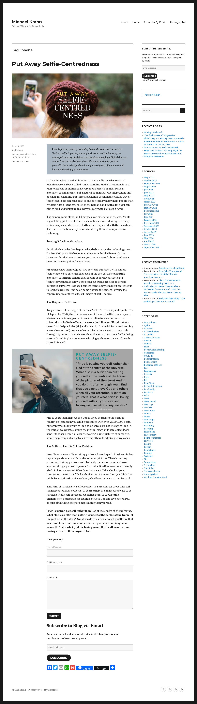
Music (147, 416)
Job (145, 380)
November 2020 (151, 226)
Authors (147, 344)
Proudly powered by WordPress (43, 690)
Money (147, 413)
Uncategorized (151, 474)
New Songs (149, 419)
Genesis (148, 374)
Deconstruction (151, 359)
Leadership (149, 389)
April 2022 (149, 199)
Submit (54, 616)
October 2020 (150, 229)
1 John (147, 325)
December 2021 (151, 211)
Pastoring (148, 429)
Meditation (149, 410)
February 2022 (151, 205)
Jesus (146, 377)
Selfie (14, 157)
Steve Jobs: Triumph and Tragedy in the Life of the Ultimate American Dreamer (163, 274)
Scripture (148, 456)
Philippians (149, 432)
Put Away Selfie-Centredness (55, 63)
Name (54, 547)
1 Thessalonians (151, 331)
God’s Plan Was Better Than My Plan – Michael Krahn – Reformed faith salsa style (162, 289)
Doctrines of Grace (153, 365)
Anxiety (147, 340)
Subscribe (58, 657)
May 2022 (148, 196)
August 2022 (150, 186)
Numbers (148, 423)
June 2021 (148, 217)
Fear (146, 368)
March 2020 (149, 244)
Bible (146, 347)
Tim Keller (149, 468)
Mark (146, 398)
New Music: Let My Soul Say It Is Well (161, 147)
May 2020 (149, 238)
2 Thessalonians (152, 337)
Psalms (147, 444)
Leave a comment (20, 161)
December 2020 (151, 223)
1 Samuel (148, 328)
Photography (177, 22)
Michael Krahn (27, 21)
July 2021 (148, 214)
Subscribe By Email (154, 22)
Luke (146, 395)
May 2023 (148, 177)
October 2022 (150, 180)
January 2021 (150, 220)
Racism (147, 447)
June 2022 (149, 193)
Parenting (149, 426)
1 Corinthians (150, 322)
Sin (145, 459)
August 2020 (150, 232)
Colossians (149, 353)
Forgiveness (150, 371)
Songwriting (150, 462)
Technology (17, 150)
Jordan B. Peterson (153, 386)
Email (54, 562)
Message (52, 577)
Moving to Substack (153, 132)
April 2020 (149, 241)
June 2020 (149, 235)
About (124, 22)
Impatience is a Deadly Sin (171, 268)
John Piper (149, 383)
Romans (148, 453)
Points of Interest (152, 438)
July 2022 (148, 189)
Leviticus (148, 392)
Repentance (150, 450)
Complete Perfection (154, 156)
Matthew (148, 407)
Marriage (148, 404)
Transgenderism (152, 471)
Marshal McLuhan (27, 154)
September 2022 (152, 183)
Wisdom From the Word (155, 477)
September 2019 (151, 247)
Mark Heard (150, 401)
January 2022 (150, 208)
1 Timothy (149, 334)
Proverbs (148, 441)
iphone (15, 154)
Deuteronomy (150, 362)
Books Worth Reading (154, 350)
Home (135, 22)
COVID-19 (148, 356)
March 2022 (149, 202)
